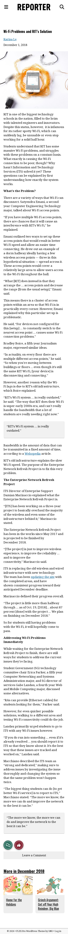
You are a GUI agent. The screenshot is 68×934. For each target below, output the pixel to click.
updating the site (43, 577)
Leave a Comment (34, 855)
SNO (50, 931)
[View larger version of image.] (34, 80)
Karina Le (10, 39)
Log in (58, 931)
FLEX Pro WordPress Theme (30, 931)
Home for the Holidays (14, 902)
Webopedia (33, 454)
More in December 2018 (23, 871)
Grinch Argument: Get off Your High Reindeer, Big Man (48, 904)
